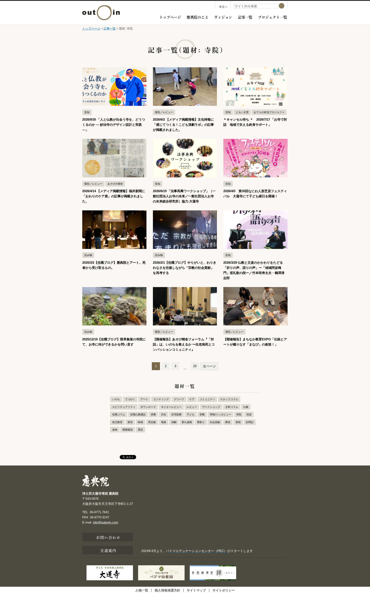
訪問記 (250, 422)
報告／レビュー (164, 112)
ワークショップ (211, 406)
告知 (87, 112)
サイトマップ (196, 590)
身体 (114, 429)
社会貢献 (215, 422)
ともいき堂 (242, 112)
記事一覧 (245, 16)
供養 (153, 414)
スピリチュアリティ (123, 406)
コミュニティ (207, 399)
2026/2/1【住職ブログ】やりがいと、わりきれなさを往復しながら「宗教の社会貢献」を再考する (184, 268)
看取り (201, 422)
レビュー (192, 406)
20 (195, 366)
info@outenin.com (105, 522)
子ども (190, 414)
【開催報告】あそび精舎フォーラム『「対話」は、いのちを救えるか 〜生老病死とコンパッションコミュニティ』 (184, 344)
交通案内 (108, 550)
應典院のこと (198, 16)
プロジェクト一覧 (272, 16)
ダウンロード (148, 406)
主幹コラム (231, 406)
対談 (249, 414)
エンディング (161, 399)
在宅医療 (176, 414)
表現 (238, 422)
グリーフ (179, 399)
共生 (163, 414)
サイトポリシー (223, 590)
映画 (140, 422)
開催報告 (127, 429)
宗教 (202, 414)
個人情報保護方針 (167, 590)
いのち (116, 399)
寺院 (238, 414)
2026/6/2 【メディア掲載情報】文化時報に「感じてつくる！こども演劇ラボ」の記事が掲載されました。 (183, 125)
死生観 (152, 422)
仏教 (245, 406)
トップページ (170, 16)
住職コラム (118, 414)
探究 (130, 422)
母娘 (163, 422)
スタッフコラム (229, 399)
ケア (191, 399)
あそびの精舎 (115, 183)
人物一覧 (141, 590)
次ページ (209, 366)
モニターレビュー (171, 406)
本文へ (223, 6)
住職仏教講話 (138, 414)
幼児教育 (117, 422)
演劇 (173, 422)
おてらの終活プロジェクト (269, 112)
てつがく (130, 399)
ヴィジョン (223, 16)
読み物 (88, 255)
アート (144, 399)
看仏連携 (187, 422)
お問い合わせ (108, 537)
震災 (140, 429)
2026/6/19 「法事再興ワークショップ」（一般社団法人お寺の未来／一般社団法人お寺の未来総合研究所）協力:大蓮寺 (184, 196)
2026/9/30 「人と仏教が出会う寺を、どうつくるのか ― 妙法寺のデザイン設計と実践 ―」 (113, 125)
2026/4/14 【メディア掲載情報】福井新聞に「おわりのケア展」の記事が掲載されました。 (113, 196)
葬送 (227, 422)
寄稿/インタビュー (220, 414)
